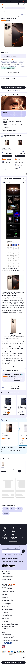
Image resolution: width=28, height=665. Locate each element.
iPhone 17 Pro (17, 511)
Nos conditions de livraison (8, 578)
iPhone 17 (20, 508)
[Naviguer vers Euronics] (13, 643)
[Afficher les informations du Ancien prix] (22, 411)
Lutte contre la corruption (8, 623)
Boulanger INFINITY (6, 606)
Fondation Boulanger (6, 603)
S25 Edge (6, 508)
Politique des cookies (7, 618)
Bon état (3, 68)
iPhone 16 (7, 11)
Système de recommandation (9, 620)
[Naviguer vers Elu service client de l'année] (13, 646)
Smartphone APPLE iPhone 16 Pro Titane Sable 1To (5, 436)
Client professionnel (6, 605)
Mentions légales (6, 614)
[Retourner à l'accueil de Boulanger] (5, 4)
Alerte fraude (5, 630)
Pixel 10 (12, 508)
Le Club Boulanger (6, 602)
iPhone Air (6, 513)
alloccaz (20, 64)
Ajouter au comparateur (14, 72)
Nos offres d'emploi (6, 634)
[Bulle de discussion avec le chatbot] (24, 658)
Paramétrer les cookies (7, 617)
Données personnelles (7, 615)
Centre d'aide (5, 581)
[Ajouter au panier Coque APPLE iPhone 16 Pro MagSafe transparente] (19, 471)
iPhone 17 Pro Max (7, 511)
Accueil (2, 11)
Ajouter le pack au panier (13, 450)
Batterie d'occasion (10, 68)
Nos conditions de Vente (7, 611)
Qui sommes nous (6, 593)
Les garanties (5, 612)
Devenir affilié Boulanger (7, 637)
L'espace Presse (5, 596)
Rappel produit (5, 628)
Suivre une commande (7, 576)
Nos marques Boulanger (7, 599)
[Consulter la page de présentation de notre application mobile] (5, 566)
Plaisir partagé (5, 594)
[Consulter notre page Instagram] (21, 554)
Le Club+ (11, 59)
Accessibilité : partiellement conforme (10, 624)
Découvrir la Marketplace (7, 639)
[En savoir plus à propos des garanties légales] (19, 90)
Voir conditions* (13, 541)
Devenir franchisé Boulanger (8, 636)
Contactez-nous (6, 573)
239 (11, 20)
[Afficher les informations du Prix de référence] (8, 411)
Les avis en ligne (5, 621)
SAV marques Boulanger (7, 600)
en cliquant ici (17, 380)
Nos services (5, 597)
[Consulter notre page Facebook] (17, 554)
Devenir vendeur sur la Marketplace (10, 640)
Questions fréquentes (7, 575)
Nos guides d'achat (6, 579)
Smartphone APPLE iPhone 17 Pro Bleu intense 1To (7, 408)
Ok (23, 551)
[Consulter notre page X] (19, 554)
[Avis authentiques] (18, 374)
